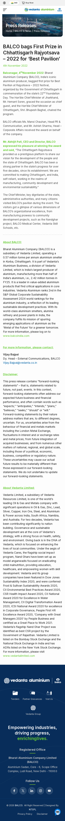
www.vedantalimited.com (19, 655)
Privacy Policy (25, 813)
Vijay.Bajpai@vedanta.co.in (20, 362)
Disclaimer (42, 813)
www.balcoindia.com (16, 335)
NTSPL (32, 809)
